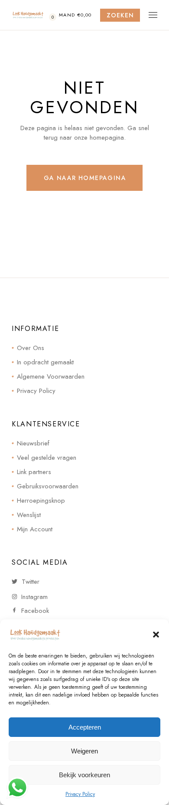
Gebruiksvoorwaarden (47, 486)
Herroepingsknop (41, 500)
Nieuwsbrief (33, 443)
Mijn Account (34, 529)
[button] (156, 634)
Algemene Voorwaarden (50, 376)
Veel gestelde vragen (46, 457)
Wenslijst (29, 515)
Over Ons (30, 348)
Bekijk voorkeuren (84, 775)
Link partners (34, 472)
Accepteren (84, 727)
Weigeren (84, 751)
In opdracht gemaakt (45, 362)
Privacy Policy (80, 794)
